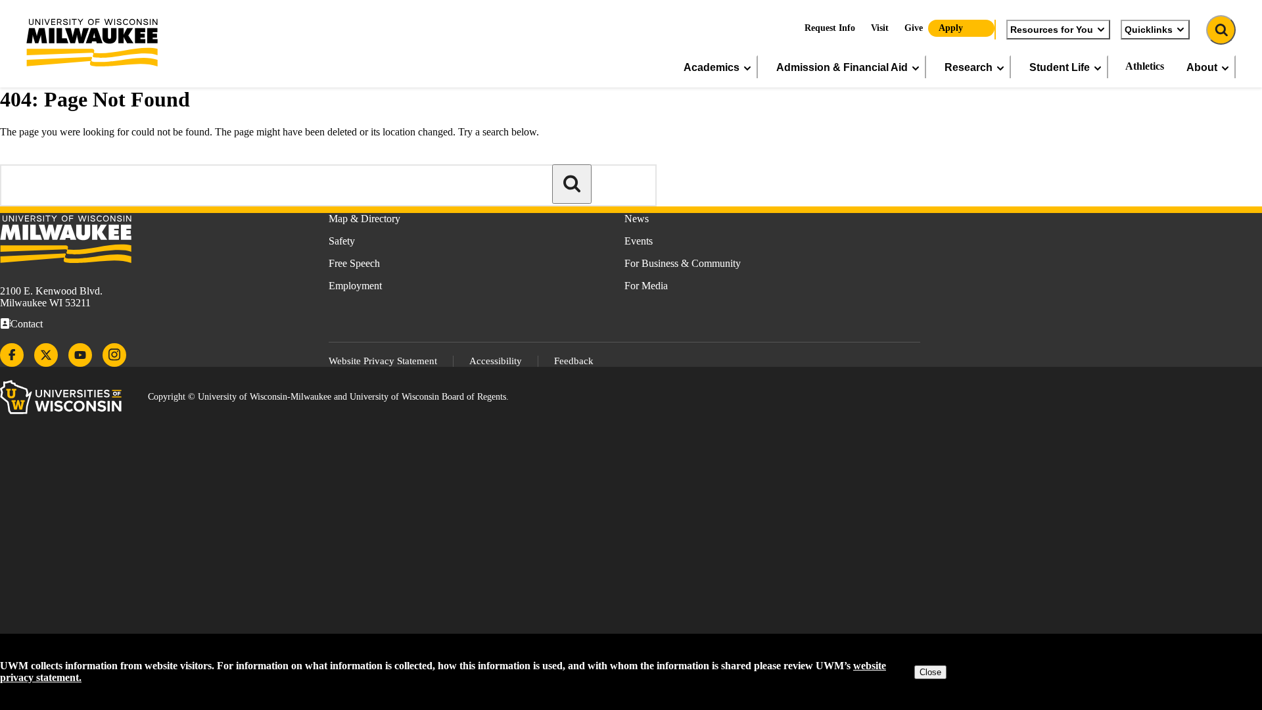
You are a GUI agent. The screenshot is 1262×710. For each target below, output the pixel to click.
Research (969, 67)
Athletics (1144, 66)
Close (930, 672)
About (1201, 67)
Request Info (830, 28)
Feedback (574, 361)
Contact (27, 323)
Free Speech (354, 263)
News (636, 218)
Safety (342, 241)
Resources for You (1051, 29)
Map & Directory (364, 218)
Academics (711, 67)
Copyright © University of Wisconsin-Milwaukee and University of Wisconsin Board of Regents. (328, 397)
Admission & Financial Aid (842, 67)
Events (638, 241)
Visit (880, 28)
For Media (646, 285)
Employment (355, 285)
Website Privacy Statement (383, 361)
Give (913, 28)
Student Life (1059, 67)
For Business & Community (682, 263)
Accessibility (495, 361)
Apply (951, 28)
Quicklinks (1149, 29)
